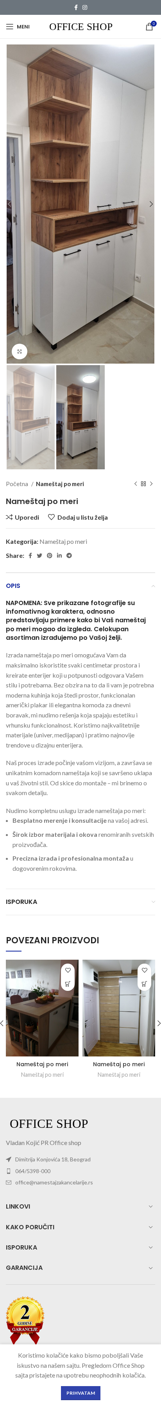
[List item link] (80, 1171)
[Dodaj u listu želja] (68, 970)
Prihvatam (80, 1393)
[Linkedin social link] (59, 555)
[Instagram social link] (84, 7)
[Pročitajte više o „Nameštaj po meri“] (68, 984)
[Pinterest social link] (50, 555)
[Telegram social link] (69, 555)
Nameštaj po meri (60, 483)
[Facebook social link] (76, 7)
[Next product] (151, 484)
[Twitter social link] (39, 555)
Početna (17, 483)
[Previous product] (136, 484)
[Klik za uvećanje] (19, 351)
